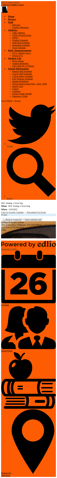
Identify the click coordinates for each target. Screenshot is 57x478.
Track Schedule (19, 48)
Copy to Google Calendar (12, 212)
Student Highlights (20, 63)
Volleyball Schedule (21, 43)
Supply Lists (17, 86)
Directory (16, 25)
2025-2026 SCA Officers (23, 66)
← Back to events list (12, 219)
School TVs (17, 55)
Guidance (16, 91)
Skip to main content (10, 2)
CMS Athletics (18, 33)
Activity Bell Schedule (22, 74)
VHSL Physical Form (21, 35)
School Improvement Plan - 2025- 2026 (29, 84)
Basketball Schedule (21, 45)
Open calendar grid (33, 219)
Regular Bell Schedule (22, 71)
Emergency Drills (20, 96)
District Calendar (14, 237)
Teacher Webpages (20, 27)
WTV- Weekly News (21, 53)
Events (4, 215)
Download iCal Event (36, 212)
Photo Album (18, 61)
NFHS (15, 38)
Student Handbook (20, 81)
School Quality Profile (22, 94)
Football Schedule (20, 40)
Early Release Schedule (22, 79)
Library (15, 89)
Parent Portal (12, 234)
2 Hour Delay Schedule (22, 76)
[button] (11, 22)
